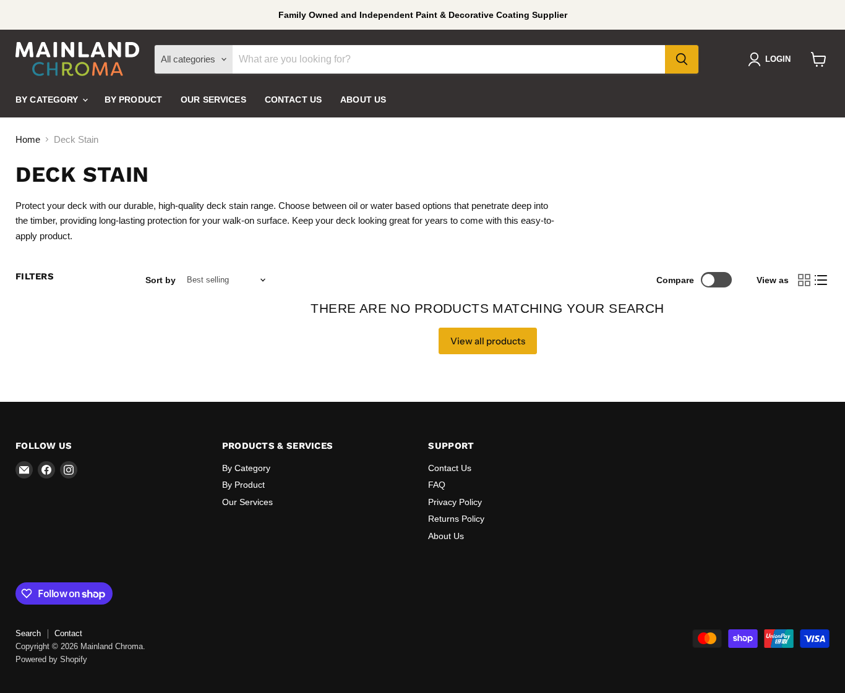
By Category (48, 99)
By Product (133, 99)
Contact (68, 633)
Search (28, 633)
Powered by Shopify (51, 659)
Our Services (213, 99)
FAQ (436, 485)
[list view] (821, 280)
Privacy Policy (455, 502)
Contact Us (293, 99)
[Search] (681, 59)
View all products (487, 341)
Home (27, 139)
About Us (363, 99)
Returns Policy (456, 519)
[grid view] (804, 280)
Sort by (160, 280)
